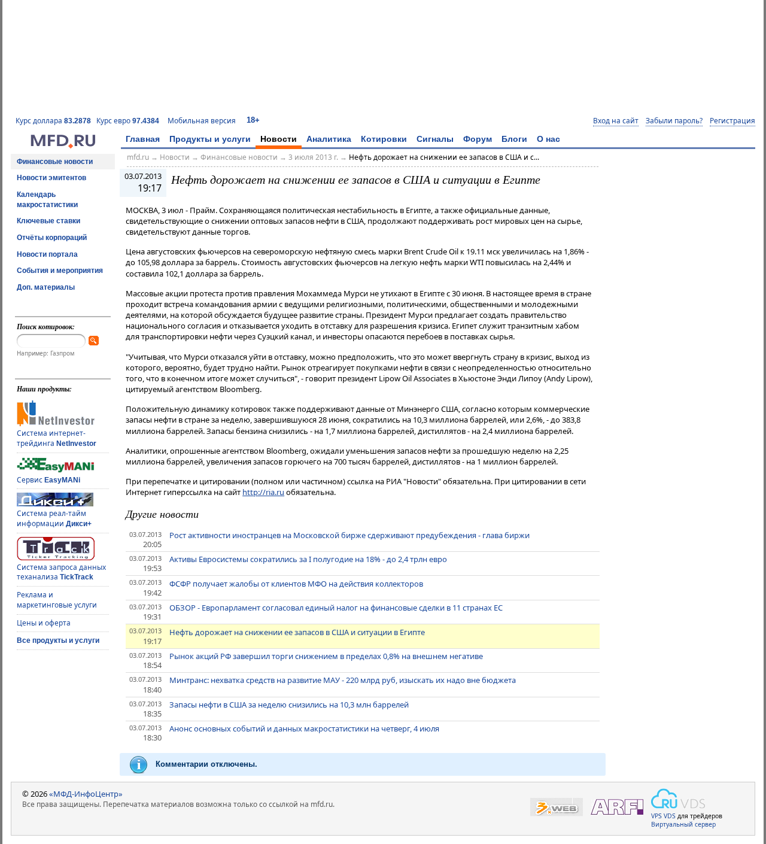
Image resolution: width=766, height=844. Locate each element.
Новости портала (47, 254)
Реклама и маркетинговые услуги (57, 600)
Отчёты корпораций (52, 237)
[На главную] (63, 145)
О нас (548, 139)
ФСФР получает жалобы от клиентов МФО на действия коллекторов (296, 583)
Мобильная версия (202, 121)
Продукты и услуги (210, 139)
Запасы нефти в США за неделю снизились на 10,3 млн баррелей (289, 704)
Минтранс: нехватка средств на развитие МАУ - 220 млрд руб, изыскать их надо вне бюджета (342, 680)
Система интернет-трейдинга (56, 438)
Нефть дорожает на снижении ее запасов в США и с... (444, 157)
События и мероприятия (60, 270)
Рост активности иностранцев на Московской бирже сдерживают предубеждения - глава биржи (349, 535)
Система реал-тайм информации (54, 518)
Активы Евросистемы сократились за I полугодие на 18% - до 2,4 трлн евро (308, 559)
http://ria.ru (263, 492)
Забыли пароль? (674, 121)
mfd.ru (138, 157)
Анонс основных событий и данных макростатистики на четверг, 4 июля (304, 728)
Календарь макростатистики (47, 199)
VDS (670, 816)
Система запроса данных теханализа (61, 572)
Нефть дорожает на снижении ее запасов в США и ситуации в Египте (297, 632)
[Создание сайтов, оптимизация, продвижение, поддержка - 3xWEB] (556, 807)
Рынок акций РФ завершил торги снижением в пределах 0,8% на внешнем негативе (326, 656)
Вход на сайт (616, 121)
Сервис (48, 480)
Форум (477, 139)
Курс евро (127, 121)
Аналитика (328, 139)
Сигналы (435, 139)
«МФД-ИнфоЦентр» (86, 793)
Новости (278, 139)
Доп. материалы (46, 287)
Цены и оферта (44, 623)
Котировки (384, 139)
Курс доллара (53, 121)
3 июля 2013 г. (313, 157)
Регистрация (732, 121)
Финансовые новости (55, 161)
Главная (143, 139)
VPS (656, 816)
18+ (253, 120)
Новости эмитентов (51, 178)
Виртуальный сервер (683, 824)
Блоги (514, 139)
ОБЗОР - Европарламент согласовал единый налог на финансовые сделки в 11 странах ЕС (336, 607)
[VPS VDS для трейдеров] (678, 798)
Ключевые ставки (48, 221)
